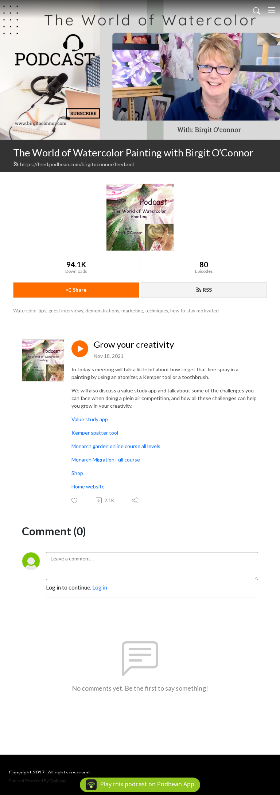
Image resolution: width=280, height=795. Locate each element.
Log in (99, 587)
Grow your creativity (134, 344)
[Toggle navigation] (271, 10)
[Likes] (75, 500)
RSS (207, 290)
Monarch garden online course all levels (115, 446)
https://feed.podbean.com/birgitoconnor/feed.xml (77, 164)
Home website (88, 486)
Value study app (89, 419)
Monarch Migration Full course (105, 459)
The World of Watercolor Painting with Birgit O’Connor (133, 153)
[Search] (256, 10)
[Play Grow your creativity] (79, 348)
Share (79, 290)
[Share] (135, 500)
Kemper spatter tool (94, 433)
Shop (77, 473)
